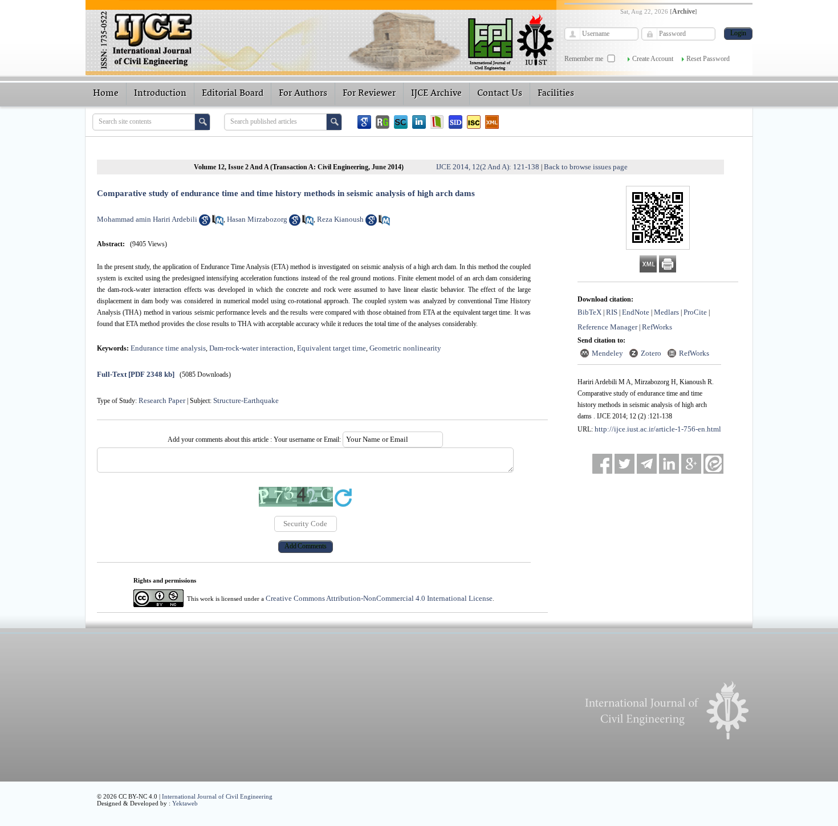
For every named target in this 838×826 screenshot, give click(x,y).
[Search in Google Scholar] (204, 223)
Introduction (160, 93)
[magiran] (437, 122)
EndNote (635, 312)
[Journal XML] (492, 122)
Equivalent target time (331, 348)
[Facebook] (602, 464)
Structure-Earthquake (246, 400)
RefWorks (657, 327)
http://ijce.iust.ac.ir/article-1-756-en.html (658, 429)
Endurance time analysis (168, 348)
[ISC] (474, 122)
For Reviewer (369, 93)
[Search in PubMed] (217, 223)
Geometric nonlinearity (405, 348)
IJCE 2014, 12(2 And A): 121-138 (487, 166)
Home (106, 93)
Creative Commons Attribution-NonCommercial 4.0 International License (379, 598)
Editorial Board (232, 93)
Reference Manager (607, 327)
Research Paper (162, 400)
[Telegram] (647, 464)
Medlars (666, 312)
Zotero (651, 353)
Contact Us (499, 93)
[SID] (455, 122)
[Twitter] (624, 464)
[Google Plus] (691, 464)
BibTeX (589, 312)
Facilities (556, 93)
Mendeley (607, 353)
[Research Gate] (382, 122)
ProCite (695, 312)
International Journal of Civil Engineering (217, 796)
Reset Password (708, 59)
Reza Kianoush (340, 219)
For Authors (303, 93)
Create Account (652, 59)
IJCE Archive (436, 93)
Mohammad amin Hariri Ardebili (147, 219)
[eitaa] (713, 464)
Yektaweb (185, 803)
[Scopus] (401, 122)
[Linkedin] (419, 122)
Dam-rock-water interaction (251, 348)
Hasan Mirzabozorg (257, 219)
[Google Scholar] (364, 122)
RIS (611, 312)
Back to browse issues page (586, 166)
